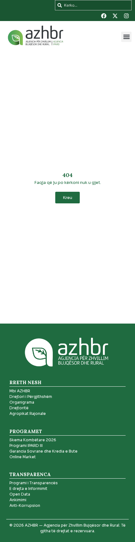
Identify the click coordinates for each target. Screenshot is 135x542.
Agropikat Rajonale (27, 413)
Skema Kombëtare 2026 (32, 439)
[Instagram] (126, 15)
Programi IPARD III (26, 445)
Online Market (22, 456)
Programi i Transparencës (33, 482)
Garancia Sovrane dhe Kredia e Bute (43, 451)
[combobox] (93, 5)
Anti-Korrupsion (24, 505)
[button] (126, 37)
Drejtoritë (19, 407)
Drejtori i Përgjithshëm (30, 396)
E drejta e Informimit (28, 488)
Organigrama (21, 402)
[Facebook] (103, 15)
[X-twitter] (115, 15)
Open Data (19, 494)
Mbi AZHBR (19, 391)
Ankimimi (17, 499)
